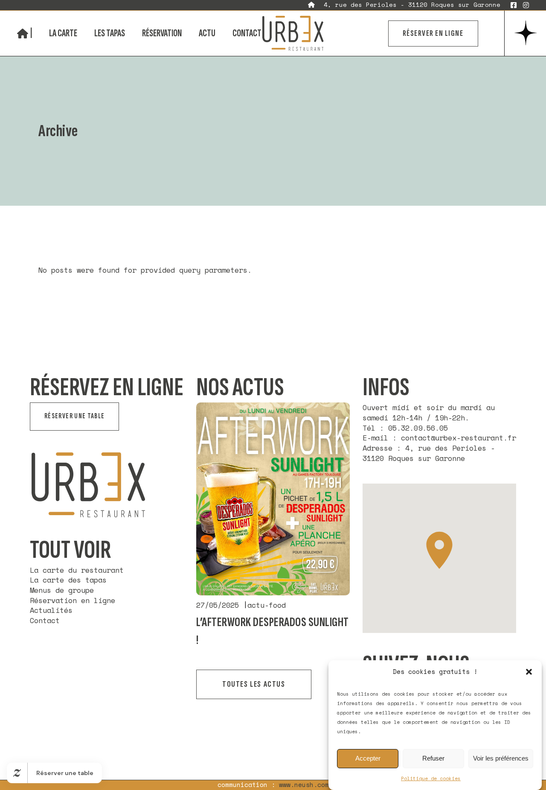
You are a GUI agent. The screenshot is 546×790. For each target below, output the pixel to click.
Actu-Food (266, 605)
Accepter (367, 758)
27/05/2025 (217, 605)
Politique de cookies (431, 778)
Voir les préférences (501, 758)
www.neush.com (304, 784)
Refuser (433, 758)
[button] (529, 672)
